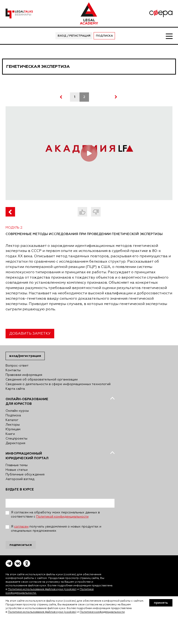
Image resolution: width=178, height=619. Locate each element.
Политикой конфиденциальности (62, 516)
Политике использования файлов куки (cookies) (42, 589)
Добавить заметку (30, 334)
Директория (15, 443)
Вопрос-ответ (17, 365)
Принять (161, 602)
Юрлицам (13, 429)
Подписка (104, 36)
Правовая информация (24, 375)
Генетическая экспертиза (38, 66)
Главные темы (17, 465)
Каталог (12, 420)
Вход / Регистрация (74, 36)
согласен (21, 526)
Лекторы (13, 424)
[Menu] (169, 36)
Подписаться (21, 545)
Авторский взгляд (20, 479)
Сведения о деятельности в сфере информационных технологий (58, 384)
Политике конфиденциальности (102, 612)
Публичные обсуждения (25, 474)
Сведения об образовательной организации (42, 379)
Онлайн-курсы (17, 410)
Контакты (13, 370)
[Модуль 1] (10, 212)
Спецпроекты (16, 438)
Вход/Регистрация (25, 356)
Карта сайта (15, 388)
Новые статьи (17, 469)
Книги (10, 434)
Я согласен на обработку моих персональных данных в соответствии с (55, 514)
